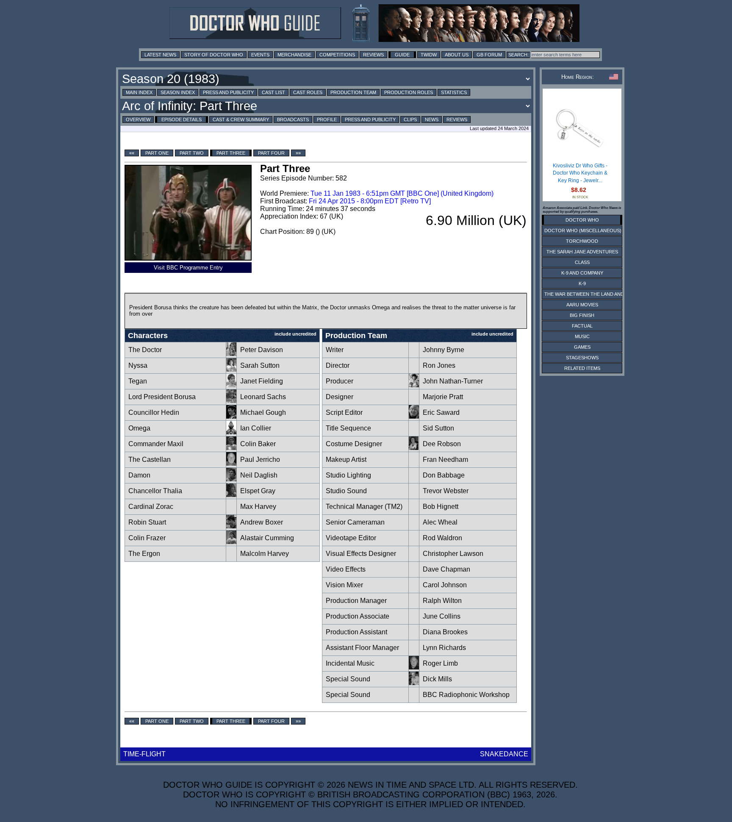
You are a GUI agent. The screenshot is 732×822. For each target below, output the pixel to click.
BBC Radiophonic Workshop (466, 694)
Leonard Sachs (263, 396)
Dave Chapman (446, 569)
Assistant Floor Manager (362, 647)
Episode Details (181, 119)
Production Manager (356, 600)
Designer (339, 396)
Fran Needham (445, 459)
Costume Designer (354, 443)
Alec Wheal (440, 522)
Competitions (337, 54)
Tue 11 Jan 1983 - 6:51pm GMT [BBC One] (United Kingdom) (402, 193)
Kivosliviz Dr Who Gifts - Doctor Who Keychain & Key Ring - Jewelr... (580, 173)
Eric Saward (441, 412)
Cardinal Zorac (150, 506)
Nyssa (137, 365)
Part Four (271, 153)
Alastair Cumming (267, 538)
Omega (139, 428)
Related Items (582, 368)
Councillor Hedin (153, 412)
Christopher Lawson (453, 553)
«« (131, 153)
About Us (457, 54)
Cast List (273, 92)
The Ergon (144, 553)
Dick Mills (437, 679)
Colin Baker (258, 443)
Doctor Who (582, 219)
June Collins (441, 616)
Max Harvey (258, 506)
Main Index (139, 92)
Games (582, 347)
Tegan (137, 381)
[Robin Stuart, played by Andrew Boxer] (231, 526)
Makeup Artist (346, 459)
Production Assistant (356, 632)
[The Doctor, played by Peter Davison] (231, 353)
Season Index (178, 92)
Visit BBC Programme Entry (188, 267)
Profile (327, 119)
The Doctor (145, 349)
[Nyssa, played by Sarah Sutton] (231, 369)
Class (582, 262)
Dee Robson (442, 443)
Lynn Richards (444, 647)
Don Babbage (444, 475)
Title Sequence (348, 428)
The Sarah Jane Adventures (582, 251)
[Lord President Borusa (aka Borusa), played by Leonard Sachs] (231, 400)
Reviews (373, 54)
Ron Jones (439, 365)
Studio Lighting (348, 475)
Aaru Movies (582, 304)
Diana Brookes (445, 632)
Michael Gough (263, 412)
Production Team (353, 92)
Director (337, 365)
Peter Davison (261, 349)
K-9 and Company (582, 272)
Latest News (160, 54)
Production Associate (357, 616)
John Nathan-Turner (453, 381)
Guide (402, 54)
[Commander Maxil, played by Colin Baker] (231, 447)
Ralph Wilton (442, 600)
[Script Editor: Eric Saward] (414, 416)
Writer (335, 349)
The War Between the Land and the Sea (594, 294)
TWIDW (429, 54)
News (431, 119)
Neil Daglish (258, 475)
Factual (582, 325)
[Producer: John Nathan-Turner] (414, 385)
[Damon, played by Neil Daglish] (231, 479)
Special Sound (348, 679)
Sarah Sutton (260, 365)
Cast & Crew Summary (241, 119)
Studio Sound (346, 490)
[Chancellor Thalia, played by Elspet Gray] (231, 494)
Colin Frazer (147, 538)
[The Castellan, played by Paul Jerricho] (231, 463)
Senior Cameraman (355, 522)
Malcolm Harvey (264, 553)
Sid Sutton (438, 428)
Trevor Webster (446, 490)
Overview (138, 119)
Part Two (192, 153)
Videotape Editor (351, 538)
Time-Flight (144, 754)
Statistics (454, 92)
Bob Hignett (440, 506)
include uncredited (295, 333)
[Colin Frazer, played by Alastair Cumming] (231, 541)
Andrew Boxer (261, 522)
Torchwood (582, 241)
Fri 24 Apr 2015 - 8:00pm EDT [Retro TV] (370, 201)
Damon (139, 475)
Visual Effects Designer (361, 553)
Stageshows (582, 357)
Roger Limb (440, 663)
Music (582, 336)
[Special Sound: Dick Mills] (414, 682)
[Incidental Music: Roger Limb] (414, 667)
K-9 (582, 283)
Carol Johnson (445, 585)
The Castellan (149, 459)
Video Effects (346, 569)
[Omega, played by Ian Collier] (231, 432)
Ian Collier (255, 428)
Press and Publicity (228, 92)
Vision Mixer (344, 585)
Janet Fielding (261, 381)
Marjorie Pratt (443, 396)
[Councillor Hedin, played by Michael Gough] (231, 416)
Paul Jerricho (260, 459)
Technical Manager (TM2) (364, 506)
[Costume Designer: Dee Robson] (414, 447)
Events (260, 54)
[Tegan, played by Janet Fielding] (231, 385)
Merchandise (294, 54)
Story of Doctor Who (213, 54)
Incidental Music (350, 663)
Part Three (230, 153)
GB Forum (489, 54)
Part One (157, 153)
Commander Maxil (155, 443)
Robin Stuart (147, 522)
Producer (339, 381)
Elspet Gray (257, 490)
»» (298, 153)
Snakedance (504, 754)
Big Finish (582, 315)
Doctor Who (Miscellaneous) (582, 230)
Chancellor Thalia (155, 490)
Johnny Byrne (443, 349)
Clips (410, 119)
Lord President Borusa (162, 396)
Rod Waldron (442, 538)
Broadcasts (293, 119)
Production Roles (408, 92)
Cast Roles (307, 92)
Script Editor (344, 412)
